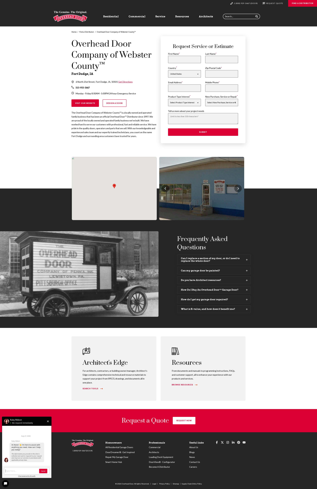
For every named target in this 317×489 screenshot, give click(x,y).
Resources (182, 16)
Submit (203, 132)
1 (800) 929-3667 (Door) (246, 3)
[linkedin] (233, 443)
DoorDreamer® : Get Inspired (120, 452)
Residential (111, 16)
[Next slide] (238, 188)
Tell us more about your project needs (186, 111)
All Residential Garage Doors (119, 447)
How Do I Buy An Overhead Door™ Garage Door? (209, 289)
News (192, 457)
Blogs (192, 452)
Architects (206, 16)
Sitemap (176, 484)
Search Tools (90, 389)
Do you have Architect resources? (201, 280)
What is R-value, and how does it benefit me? (208, 309)
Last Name (210, 53)
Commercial (137, 16)
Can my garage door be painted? (200, 270)
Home (74, 32)
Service (160, 16)
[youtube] (244, 443)
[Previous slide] (165, 188)
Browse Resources (182, 385)
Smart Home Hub (113, 462)
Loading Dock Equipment (161, 457)
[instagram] (227, 443)
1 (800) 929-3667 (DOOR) (82, 451)
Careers (193, 466)
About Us (193, 447)
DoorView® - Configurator (162, 462)
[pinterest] (238, 443)
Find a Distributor (302, 3)
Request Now (184, 420)
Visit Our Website (85, 103)
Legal (154, 484)
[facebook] (216, 443)
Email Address (175, 82)
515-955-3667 (83, 87)
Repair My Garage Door (116, 457)
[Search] (256, 16)
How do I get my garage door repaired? (204, 299)
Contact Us (194, 462)
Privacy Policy (164, 484)
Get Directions (125, 81)
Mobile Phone (212, 82)
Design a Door (114, 103)
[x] (222, 443)
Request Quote (274, 3)
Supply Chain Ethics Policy (192, 484)
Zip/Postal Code (213, 68)
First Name (173, 53)
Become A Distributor (159, 466)
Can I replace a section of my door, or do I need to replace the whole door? (210, 259)
